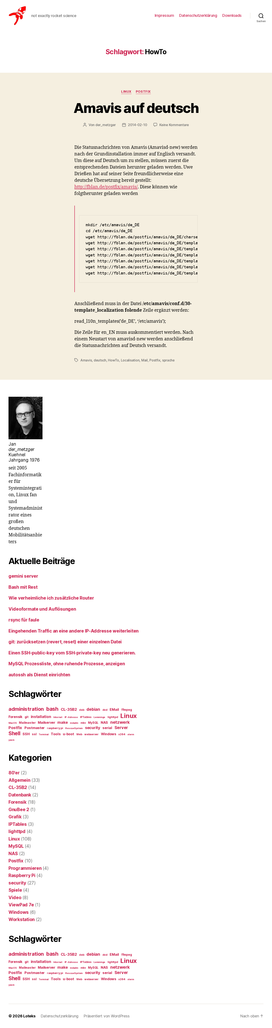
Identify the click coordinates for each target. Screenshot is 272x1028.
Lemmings (99, 717)
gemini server (23, 576)
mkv (83, 722)
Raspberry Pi (21, 875)
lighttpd (113, 717)
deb (81, 709)
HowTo (113, 360)
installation (41, 716)
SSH (26, 734)
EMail (114, 709)
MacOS (12, 723)
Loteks (29, 1016)
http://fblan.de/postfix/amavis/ (106, 187)
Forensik (15, 717)
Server (121, 727)
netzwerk (120, 722)
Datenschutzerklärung (198, 15)
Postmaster (34, 728)
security (92, 727)
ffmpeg (126, 709)
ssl (34, 734)
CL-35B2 (69, 709)
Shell (14, 733)
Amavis (86, 360)
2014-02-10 (137, 125)
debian (93, 709)
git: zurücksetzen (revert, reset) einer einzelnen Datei (65, 641)
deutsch (100, 360)
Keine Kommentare (174, 125)
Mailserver (46, 723)
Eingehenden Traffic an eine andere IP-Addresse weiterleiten (73, 631)
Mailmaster (27, 722)
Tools (56, 734)
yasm (11, 740)
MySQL (93, 722)
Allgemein (19, 780)
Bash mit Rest (23, 587)
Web (79, 734)
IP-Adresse (71, 717)
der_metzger (105, 125)
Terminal (43, 734)
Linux (126, 92)
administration (26, 709)
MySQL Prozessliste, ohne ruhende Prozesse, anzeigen (66, 663)
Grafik (14, 816)
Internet (57, 717)
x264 (121, 734)
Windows (108, 734)
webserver (91, 734)
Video (14, 897)
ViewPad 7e (21, 904)
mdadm (74, 723)
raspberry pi (55, 728)
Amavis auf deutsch (136, 108)
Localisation (130, 360)
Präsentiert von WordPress (106, 1016)
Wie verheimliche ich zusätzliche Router (51, 598)
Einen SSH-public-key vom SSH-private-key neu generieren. (72, 652)
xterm (131, 734)
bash (52, 709)
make (62, 722)
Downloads (232, 15)
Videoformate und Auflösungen (42, 609)
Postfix (143, 92)
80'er (14, 772)
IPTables (85, 717)
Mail (144, 360)
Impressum (164, 15)
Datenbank (19, 795)
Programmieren (25, 868)
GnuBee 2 (18, 809)
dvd (105, 709)
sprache (168, 360)
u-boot (68, 734)
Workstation (21, 919)
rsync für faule (23, 620)
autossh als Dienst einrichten (39, 674)
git (26, 717)
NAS (104, 722)
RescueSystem (74, 728)
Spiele (15, 890)
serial (107, 728)
